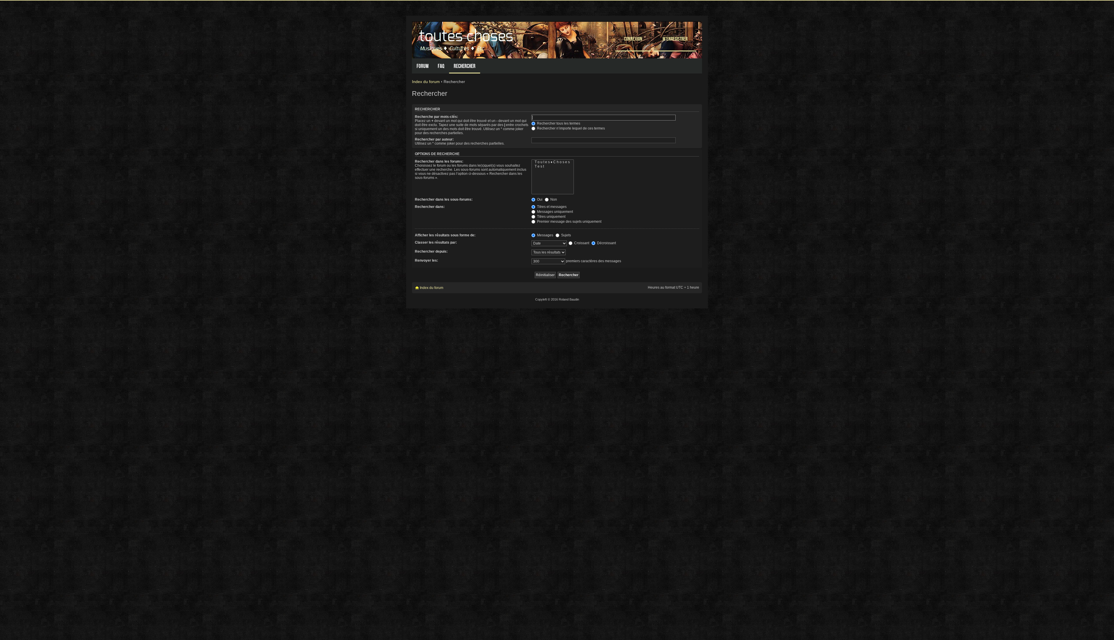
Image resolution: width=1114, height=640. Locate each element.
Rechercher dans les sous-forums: (444, 199)
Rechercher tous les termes (558, 123)
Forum (422, 66)
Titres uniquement (550, 217)
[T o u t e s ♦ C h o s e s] (552, 162)
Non (553, 199)
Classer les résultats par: (436, 242)
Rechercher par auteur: (434, 139)
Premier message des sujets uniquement (568, 222)
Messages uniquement (554, 212)
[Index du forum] (467, 38)
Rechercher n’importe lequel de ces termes (570, 128)
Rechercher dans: (430, 207)
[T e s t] (552, 166)
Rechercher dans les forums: (439, 161)
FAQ (441, 66)
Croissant (581, 243)
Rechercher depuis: (431, 251)
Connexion (633, 39)
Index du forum (426, 81)
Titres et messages (551, 207)
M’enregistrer (675, 39)
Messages (544, 235)
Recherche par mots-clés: (436, 117)
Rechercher (464, 66)
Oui (539, 199)
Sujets (565, 235)
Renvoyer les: (426, 260)
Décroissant (606, 243)
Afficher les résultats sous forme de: (445, 235)
